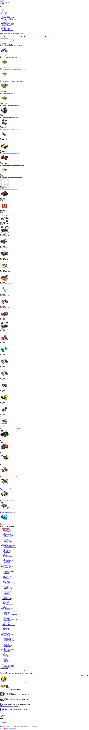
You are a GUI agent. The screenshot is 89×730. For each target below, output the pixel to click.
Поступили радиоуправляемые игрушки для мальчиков (9, 706)
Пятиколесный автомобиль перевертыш (6, 404)
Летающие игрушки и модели (9, 535)
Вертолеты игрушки (7, 531)
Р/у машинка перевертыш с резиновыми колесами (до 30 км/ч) (10, 57)
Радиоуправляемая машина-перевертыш (6, 392)
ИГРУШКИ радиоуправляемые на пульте (8, 545)
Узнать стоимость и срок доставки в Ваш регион (8, 728)
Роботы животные (7, 532)
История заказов (4, 714)
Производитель (2, 41)
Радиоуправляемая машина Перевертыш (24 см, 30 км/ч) (9, 93)
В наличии (2, 42)
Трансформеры (6, 593)
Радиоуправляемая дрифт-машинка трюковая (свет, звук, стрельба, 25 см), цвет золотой (14, 464)
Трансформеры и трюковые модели (9, 571)
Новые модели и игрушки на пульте (6, 708)
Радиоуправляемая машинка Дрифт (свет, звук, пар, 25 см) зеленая (10, 368)
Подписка (3, 716)
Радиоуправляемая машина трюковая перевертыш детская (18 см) (10, 452)
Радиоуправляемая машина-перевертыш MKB (7, 512)
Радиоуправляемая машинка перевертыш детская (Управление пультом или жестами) (13, 344)
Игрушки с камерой (7, 552)
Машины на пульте (7, 555)
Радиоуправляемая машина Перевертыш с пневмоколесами (9, 117)
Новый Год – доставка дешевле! (5, 701)
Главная (1, 33)
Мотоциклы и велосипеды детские (7, 663)
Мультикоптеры (6, 628)
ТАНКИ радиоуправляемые (6, 599)
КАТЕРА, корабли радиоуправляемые (8, 608)
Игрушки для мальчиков (8, 536)
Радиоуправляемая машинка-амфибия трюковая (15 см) (9, 488)
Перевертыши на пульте (19, 33)
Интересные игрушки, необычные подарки (9, 590)
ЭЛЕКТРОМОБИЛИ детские (6, 667)
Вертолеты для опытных (8, 613)
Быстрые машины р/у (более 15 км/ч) (10, 570)
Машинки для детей (7, 567)
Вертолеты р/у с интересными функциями (10, 614)
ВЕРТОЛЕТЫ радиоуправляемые (7, 609)
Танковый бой (6, 601)
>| (2, 525)
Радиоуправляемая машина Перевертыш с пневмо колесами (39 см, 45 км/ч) (12, 165)
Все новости (2, 710)
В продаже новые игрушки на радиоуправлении (8, 703)
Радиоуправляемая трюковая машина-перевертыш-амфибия (9, 153)
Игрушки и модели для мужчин (9, 550)
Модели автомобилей (7, 580)
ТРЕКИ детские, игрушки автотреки (8, 649)
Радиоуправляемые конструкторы (9, 642)
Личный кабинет (3, 3)
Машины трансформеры (8, 534)
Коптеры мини (6, 627)
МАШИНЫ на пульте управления (9, 33)
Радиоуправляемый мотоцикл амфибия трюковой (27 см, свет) (10, 105)
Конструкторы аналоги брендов (9, 643)
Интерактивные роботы (8, 598)
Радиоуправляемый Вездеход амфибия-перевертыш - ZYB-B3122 (10, 428)
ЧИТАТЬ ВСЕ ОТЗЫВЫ (85, 675)
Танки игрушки (6, 539)
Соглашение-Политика (6, 721)
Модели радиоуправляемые (8, 604)
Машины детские (7, 651)
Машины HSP (6, 573)
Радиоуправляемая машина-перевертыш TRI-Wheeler (8, 476)
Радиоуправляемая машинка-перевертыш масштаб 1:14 (9, 380)
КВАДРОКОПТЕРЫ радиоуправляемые (8, 625)
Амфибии (5, 577)
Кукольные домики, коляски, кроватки (10, 662)
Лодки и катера (6, 655)
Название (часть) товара (4, 39)
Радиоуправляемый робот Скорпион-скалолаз (7, 500)
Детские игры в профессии (8, 638)
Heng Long (5, 603)
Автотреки (6, 654)
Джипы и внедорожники (8, 529)
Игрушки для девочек (7, 553)
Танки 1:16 (6, 600)
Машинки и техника (7, 637)
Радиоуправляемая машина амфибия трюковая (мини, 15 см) (9, 440)
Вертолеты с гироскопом (8, 623)
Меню (3, 9)
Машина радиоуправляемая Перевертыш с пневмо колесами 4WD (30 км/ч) (12, 81)
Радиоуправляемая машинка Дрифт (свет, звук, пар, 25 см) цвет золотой (11, 356)
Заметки (3, 715)
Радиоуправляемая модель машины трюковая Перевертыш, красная (11, 177)
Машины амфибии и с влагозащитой (10, 547)
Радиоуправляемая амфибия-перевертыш (6, 416)
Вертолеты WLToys (7, 616)
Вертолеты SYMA (7, 615)
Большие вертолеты (7, 618)
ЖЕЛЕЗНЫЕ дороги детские (6, 635)
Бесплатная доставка (8, 42)
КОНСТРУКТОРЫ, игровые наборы (8, 640)
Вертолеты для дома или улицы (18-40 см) (10, 611)
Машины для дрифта (7, 572)
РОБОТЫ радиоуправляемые (6, 591)
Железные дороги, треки (8, 641)
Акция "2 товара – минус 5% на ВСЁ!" (6, 698)
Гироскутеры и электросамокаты (9, 665)
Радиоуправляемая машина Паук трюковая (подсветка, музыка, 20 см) (11, 45)
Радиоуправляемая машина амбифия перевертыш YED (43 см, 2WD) (11, 141)
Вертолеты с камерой (7, 617)
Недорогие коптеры (7, 629)
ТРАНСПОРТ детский (5, 664)
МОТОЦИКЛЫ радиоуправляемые (7, 634)
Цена (1, 40)
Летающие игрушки (7, 652)
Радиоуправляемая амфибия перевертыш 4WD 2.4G (8, 189)
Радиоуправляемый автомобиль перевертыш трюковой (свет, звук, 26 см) (12, 129)
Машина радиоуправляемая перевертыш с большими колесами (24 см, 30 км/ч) (12, 69)
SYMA (5, 630)
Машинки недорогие (7, 575)
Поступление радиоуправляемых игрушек (7, 693)
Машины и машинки (7, 594)
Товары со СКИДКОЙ (5, 544)
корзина (1, 1)
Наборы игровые (6, 644)
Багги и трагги (6, 574)
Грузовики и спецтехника (8, 530)
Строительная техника (7, 551)
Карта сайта (4, 722)
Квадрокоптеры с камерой (8, 533)
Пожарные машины (7, 554)
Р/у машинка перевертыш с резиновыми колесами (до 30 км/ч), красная (11, 201)
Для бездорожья (6, 578)
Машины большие (7, 568)
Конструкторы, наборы (7, 653)
